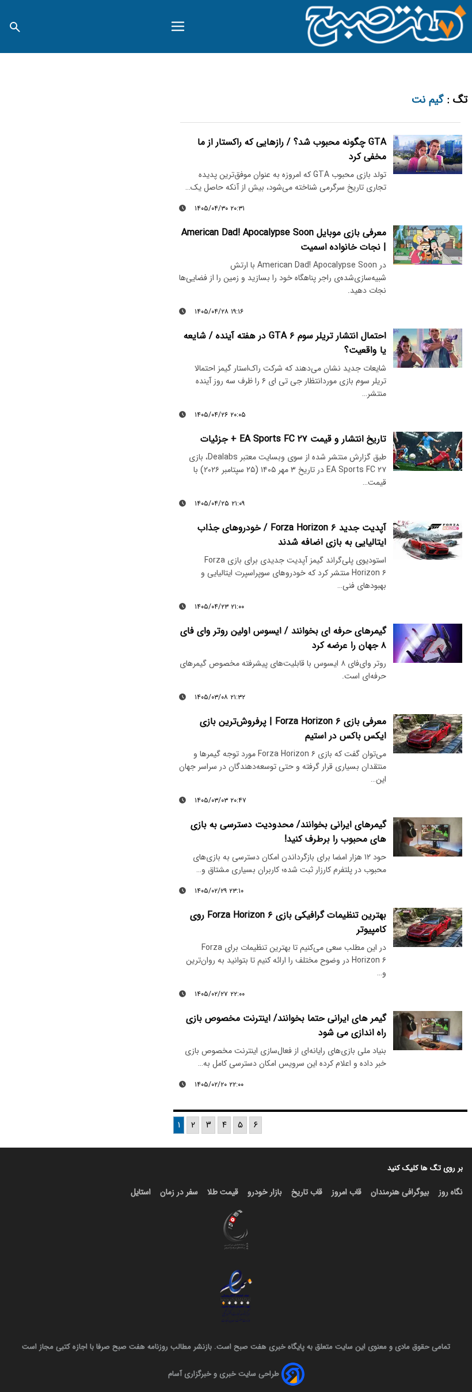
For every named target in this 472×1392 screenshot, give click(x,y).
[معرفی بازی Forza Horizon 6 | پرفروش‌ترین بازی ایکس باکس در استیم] (427, 733)
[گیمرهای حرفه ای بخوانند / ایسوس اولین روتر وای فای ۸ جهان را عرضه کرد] (427, 643)
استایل (141, 1192)
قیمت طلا (222, 1192)
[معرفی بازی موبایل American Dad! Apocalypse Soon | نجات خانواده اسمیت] (427, 245)
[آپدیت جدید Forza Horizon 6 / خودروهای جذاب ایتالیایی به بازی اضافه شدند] (427, 540)
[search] (15, 26)
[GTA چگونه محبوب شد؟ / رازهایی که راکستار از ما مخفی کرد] (427, 154)
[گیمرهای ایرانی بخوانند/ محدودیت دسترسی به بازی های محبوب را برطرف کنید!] (427, 837)
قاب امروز (346, 1192)
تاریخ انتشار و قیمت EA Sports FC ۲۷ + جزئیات (293, 439)
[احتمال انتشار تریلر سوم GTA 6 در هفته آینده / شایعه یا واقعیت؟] (427, 348)
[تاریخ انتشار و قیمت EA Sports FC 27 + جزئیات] (427, 451)
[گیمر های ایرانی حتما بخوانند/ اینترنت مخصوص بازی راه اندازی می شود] (427, 1030)
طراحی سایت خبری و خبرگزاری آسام (223, 1374)
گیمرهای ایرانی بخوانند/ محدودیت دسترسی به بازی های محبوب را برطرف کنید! (288, 831)
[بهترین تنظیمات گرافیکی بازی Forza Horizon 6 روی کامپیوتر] (427, 927)
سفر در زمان (179, 1192)
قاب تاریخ (306, 1192)
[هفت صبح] (386, 26)
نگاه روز (451, 1192)
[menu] (178, 26)
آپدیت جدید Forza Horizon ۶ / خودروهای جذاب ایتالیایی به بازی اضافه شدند (291, 534)
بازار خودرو (265, 1192)
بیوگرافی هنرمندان (400, 1192)
